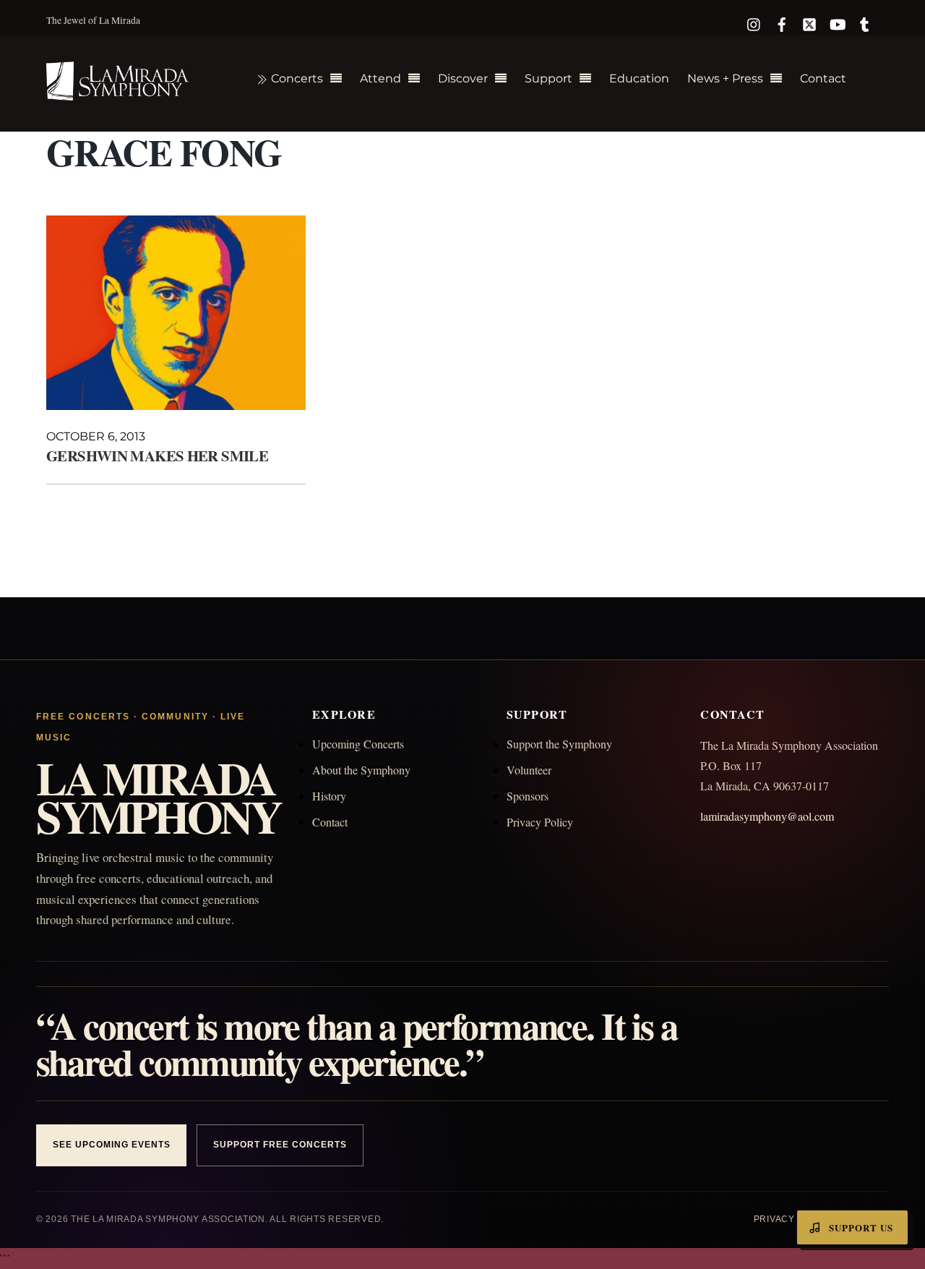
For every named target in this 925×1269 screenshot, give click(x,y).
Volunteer (529, 769)
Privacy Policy (540, 821)
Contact (823, 78)
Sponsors (527, 795)
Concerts (295, 78)
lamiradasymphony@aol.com (767, 816)
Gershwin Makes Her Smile (157, 455)
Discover (463, 78)
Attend (380, 78)
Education (639, 78)
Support (548, 78)
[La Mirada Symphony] (118, 92)
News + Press (725, 78)
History (329, 795)
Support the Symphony (559, 743)
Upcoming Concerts (358, 743)
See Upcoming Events (111, 1145)
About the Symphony (361, 769)
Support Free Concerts (279, 1145)
